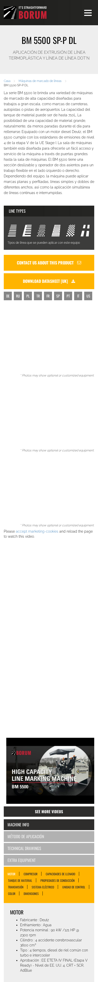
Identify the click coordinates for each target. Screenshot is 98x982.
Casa (7, 81)
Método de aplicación (26, 836)
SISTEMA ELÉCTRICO (43, 887)
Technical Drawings (24, 848)
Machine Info (18, 825)
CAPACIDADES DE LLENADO (60, 874)
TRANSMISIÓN (15, 887)
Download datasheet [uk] (46, 281)
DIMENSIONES (31, 893)
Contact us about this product (46, 263)
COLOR (11, 893)
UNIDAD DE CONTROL (73, 887)
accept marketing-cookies (37, 531)
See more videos (49, 811)
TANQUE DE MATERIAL (20, 880)
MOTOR (11, 874)
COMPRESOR (30, 874)
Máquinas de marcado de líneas (40, 81)
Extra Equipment (22, 860)
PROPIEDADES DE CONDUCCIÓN (57, 880)
